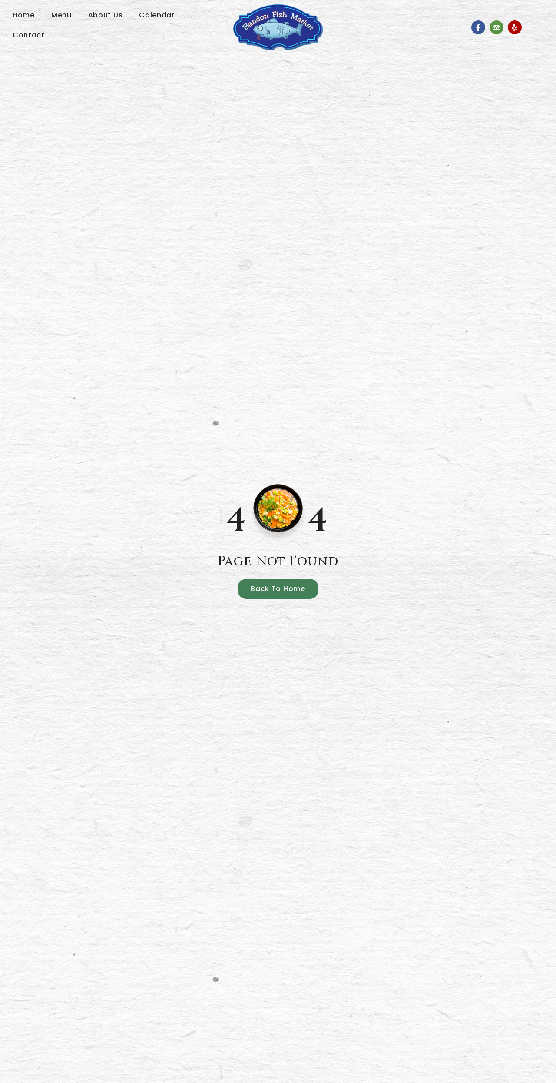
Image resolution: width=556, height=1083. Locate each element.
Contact (29, 35)
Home (24, 15)
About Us (105, 15)
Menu (61, 15)
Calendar (157, 15)
